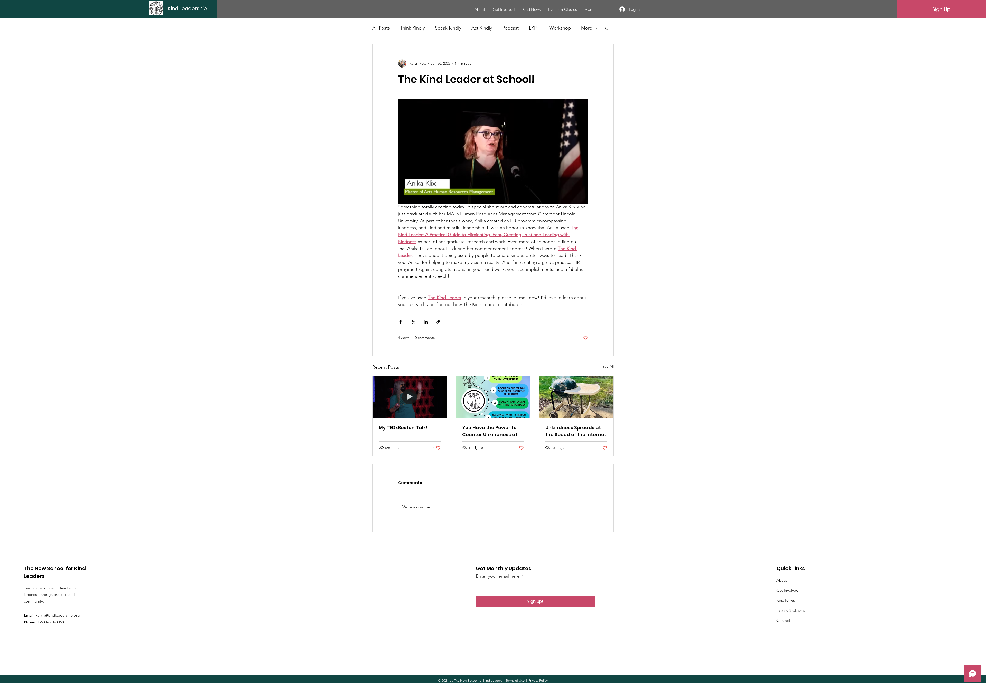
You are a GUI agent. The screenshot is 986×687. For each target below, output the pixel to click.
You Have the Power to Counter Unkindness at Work (489, 431)
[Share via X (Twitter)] (413, 321)
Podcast (510, 28)
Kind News (785, 600)
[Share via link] (438, 321)
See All (608, 366)
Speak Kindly (448, 28)
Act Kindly (481, 28)
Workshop (560, 28)
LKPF (534, 28)
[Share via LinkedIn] (425, 321)
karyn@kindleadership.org (58, 615)
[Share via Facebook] (400, 321)
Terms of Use (515, 680)
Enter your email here (498, 576)
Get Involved (787, 590)
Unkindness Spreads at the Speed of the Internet (575, 431)
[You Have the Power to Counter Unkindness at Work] (493, 397)
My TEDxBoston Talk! (403, 427)
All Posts (381, 28)
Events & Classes (790, 610)
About (781, 580)
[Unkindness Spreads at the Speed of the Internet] (576, 397)
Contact (783, 620)
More (586, 28)
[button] (607, 28)
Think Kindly (412, 28)
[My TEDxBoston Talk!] (410, 397)
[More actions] (585, 63)
